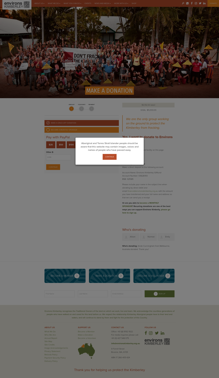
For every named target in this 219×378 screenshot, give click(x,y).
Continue (109, 157)
